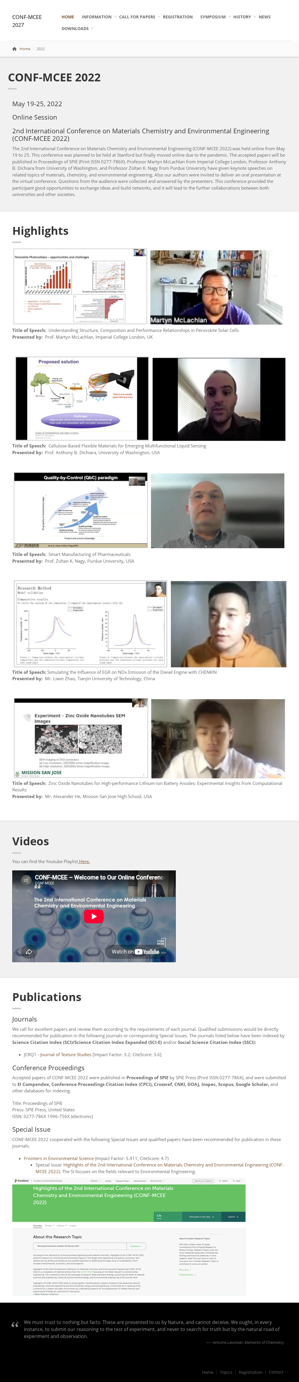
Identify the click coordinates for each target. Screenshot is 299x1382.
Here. (84, 861)
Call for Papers (137, 17)
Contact (276, 1372)
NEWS (265, 17)
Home (68, 17)
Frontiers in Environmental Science (59, 1158)
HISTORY (242, 17)
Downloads (75, 28)
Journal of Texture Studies (65, 1054)
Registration (178, 17)
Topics (226, 1372)
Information (97, 17)
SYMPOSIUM (213, 17)
